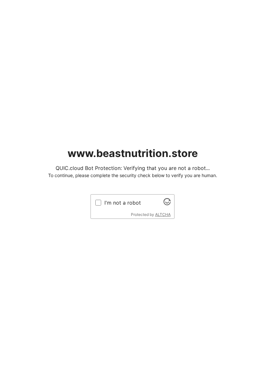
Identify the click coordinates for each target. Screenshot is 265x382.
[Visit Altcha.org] (167, 203)
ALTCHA (163, 214)
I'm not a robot (122, 202)
